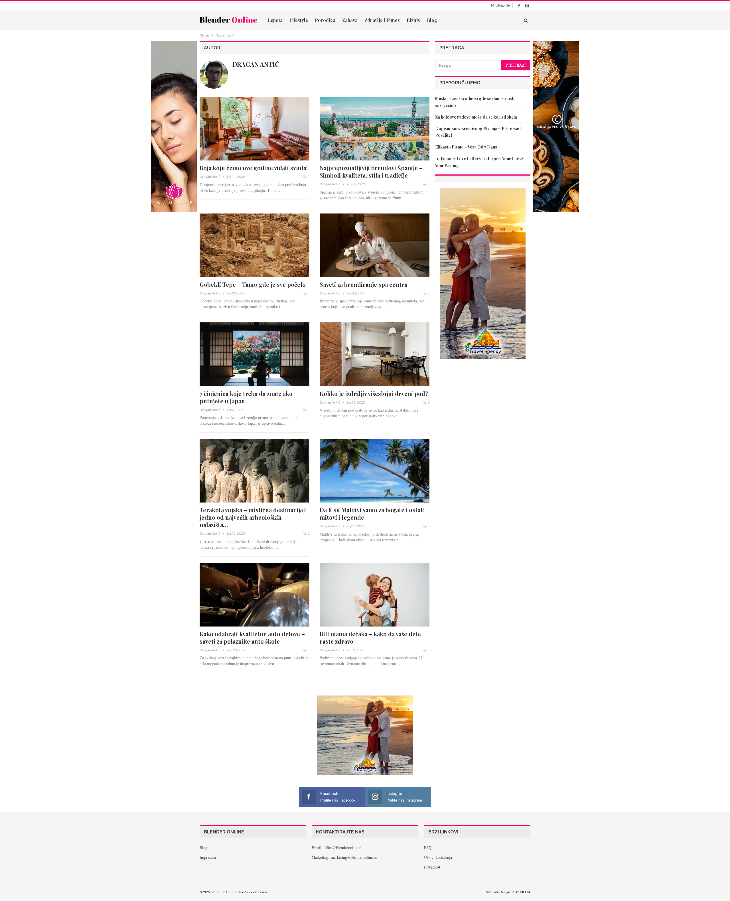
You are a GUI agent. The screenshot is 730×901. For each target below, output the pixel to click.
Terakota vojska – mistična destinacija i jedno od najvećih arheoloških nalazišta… (253, 517)
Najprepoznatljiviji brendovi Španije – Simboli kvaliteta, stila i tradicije (371, 171)
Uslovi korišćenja (438, 857)
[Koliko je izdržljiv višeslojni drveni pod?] (374, 354)
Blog (432, 20)
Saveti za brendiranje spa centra (363, 284)
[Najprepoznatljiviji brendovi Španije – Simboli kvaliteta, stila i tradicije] (374, 128)
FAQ (427, 847)
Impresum (208, 857)
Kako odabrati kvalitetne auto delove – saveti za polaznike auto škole (252, 637)
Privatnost (432, 867)
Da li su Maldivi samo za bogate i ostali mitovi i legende (372, 513)
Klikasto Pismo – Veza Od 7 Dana (466, 147)
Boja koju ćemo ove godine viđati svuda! (254, 168)
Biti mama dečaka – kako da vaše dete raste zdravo (370, 637)
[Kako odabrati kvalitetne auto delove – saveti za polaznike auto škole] (254, 595)
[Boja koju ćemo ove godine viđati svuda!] (254, 128)
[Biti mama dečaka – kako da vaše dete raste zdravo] (374, 595)
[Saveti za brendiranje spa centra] (374, 245)
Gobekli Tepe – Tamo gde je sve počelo (253, 284)
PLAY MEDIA (521, 892)
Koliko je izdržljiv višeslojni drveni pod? (374, 393)
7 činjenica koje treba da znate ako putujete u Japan (246, 397)
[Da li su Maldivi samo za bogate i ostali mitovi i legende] (374, 471)
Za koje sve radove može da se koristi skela (476, 117)
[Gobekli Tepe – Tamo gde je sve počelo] (254, 245)
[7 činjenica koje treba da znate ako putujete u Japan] (254, 354)
